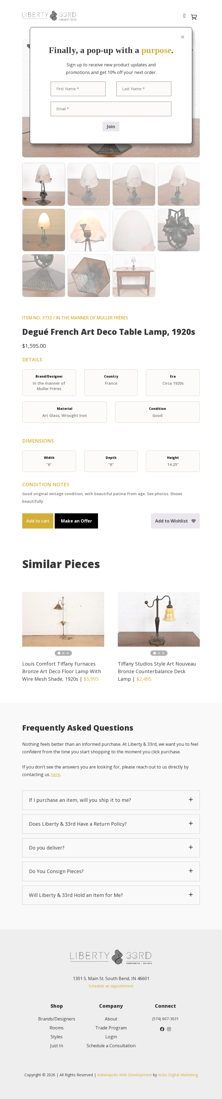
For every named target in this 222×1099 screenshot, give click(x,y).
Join (111, 126)
